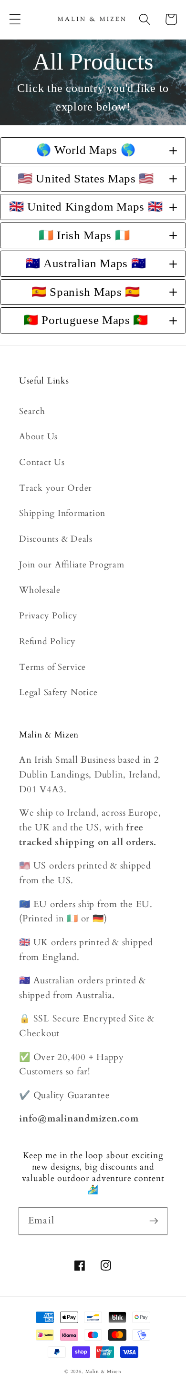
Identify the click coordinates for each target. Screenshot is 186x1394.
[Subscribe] (154, 1221)
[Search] (145, 19)
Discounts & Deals (56, 539)
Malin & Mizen (103, 1371)
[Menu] (15, 19)
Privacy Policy (48, 615)
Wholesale (40, 590)
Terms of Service (52, 667)
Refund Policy (47, 641)
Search (32, 411)
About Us (38, 436)
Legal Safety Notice (58, 692)
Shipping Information (62, 513)
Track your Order (55, 488)
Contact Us (42, 462)
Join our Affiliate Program (71, 564)
